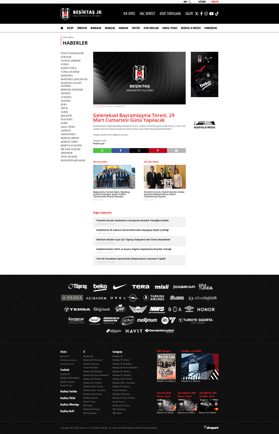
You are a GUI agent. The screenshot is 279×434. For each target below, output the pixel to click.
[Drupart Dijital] (211, 428)
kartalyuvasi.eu (67, 363)
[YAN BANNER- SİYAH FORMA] (204, 75)
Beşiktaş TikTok (67, 398)
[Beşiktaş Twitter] (197, 14)
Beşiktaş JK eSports (121, 386)
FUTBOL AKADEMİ (70, 71)
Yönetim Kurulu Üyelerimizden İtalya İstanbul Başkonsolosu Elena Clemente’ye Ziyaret (164, 194)
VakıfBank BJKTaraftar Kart (208, 394)
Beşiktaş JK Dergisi (91, 409)
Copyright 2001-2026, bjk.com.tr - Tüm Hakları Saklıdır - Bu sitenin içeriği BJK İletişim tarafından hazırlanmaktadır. (108, 428)
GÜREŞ (64, 112)
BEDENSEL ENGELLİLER (72, 89)
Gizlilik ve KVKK (191, 351)
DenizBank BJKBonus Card (187, 394)
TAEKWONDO (68, 134)
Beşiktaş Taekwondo (92, 394)
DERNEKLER (66, 153)
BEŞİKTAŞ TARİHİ (69, 141)
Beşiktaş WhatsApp (69, 404)
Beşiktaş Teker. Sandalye (94, 390)
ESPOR (64, 108)
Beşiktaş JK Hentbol (92, 379)
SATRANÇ (66, 130)
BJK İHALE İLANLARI (70, 149)
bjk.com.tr (64, 356)
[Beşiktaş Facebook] (201, 14)
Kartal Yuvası (66, 385)
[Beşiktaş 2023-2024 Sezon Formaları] (204, 146)
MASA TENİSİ (68, 126)
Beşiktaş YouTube (68, 391)
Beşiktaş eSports (67, 381)
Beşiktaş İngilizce (91, 363)
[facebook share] (120, 150)
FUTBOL (65, 64)
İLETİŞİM (202, 1)
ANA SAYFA (68, 37)
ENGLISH (215, 1)
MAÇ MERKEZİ (147, 13)
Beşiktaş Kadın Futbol (93, 386)
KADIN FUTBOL (68, 68)
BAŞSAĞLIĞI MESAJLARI (73, 160)
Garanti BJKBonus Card (164, 394)
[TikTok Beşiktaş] (217, 14)
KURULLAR (66, 57)
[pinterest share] (158, 150)
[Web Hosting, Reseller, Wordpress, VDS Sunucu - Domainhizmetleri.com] (158, 331)
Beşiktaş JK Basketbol (69, 378)
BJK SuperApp (90, 413)
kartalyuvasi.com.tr (68, 360)
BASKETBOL (67, 75)
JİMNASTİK (66, 115)
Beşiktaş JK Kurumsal (92, 360)
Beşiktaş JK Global (121, 360)
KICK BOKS (66, 119)
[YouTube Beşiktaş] (211, 14)
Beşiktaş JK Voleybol (92, 382)
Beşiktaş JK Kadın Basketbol (96, 375)
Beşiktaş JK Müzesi (121, 405)
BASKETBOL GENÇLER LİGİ (74, 79)
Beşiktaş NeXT (67, 411)
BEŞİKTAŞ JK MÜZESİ (71, 145)
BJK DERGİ (129, 13)
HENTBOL (66, 93)
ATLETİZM (65, 100)
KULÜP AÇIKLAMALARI (72, 53)
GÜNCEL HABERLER (71, 60)
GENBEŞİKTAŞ (210, 28)
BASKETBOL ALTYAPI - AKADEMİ (71, 84)
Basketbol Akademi (121, 394)
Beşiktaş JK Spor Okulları (124, 397)
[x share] (139, 150)
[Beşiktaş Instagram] (206, 14)
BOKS (64, 104)
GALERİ (189, 13)
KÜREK (64, 123)
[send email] (176, 150)
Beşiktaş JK (65, 374)
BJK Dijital (87, 405)
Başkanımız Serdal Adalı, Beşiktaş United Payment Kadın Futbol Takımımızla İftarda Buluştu (111, 194)
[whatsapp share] (102, 150)
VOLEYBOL (66, 97)
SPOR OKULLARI (69, 156)
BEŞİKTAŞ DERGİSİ (70, 138)
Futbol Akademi (90, 367)
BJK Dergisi (163, 351)
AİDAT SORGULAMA (170, 13)
